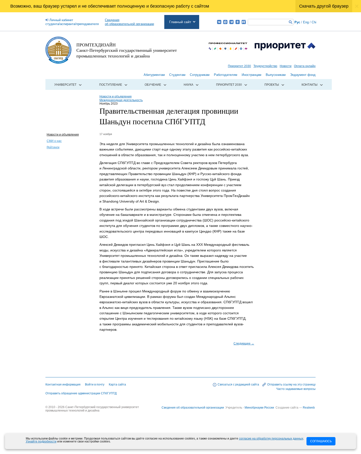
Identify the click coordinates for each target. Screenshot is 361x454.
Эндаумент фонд (303, 75)
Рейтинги (53, 147)
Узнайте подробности (41, 441)
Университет (65, 84)
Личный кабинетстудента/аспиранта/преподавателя (72, 22)
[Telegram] (231, 22)
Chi (314, 22)
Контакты (310, 84)
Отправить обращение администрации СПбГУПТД (81, 393)
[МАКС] (225, 22)
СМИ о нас (54, 141)
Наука (188, 84)
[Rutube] (244, 22)
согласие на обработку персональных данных (271, 438)
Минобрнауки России (260, 407)
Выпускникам (276, 75)
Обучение (153, 84)
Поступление (110, 84)
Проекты (271, 84)
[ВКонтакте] (219, 22)
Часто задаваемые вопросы (296, 389)
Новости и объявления (63, 134)
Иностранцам (251, 75)
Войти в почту (94, 384)
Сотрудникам (199, 75)
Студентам (177, 75)
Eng (306, 22)
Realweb (309, 407)
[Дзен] (238, 22)
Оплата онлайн (305, 66)
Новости (286, 66)
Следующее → (244, 343)
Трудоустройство (265, 66)
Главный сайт (180, 22)
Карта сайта (117, 384)
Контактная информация (63, 384)
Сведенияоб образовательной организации (129, 22)
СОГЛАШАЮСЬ (321, 441)
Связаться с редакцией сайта (238, 384)
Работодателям (225, 75)
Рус (297, 22)
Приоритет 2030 (239, 66)
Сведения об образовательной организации (193, 407)
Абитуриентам (154, 75)
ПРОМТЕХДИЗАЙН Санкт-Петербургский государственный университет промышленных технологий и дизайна (126, 50)
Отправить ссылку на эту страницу (291, 384)
